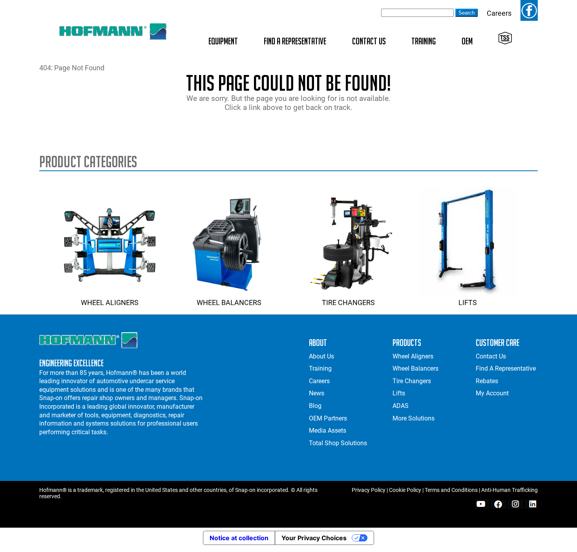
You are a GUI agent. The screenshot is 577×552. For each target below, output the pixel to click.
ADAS (401, 405)
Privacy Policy (368, 490)
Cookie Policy (405, 490)
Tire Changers (348, 302)
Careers (499, 13)
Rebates (487, 381)
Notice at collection (239, 538)
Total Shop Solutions (338, 443)
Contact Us (369, 41)
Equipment (223, 41)
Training (423, 41)
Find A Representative (295, 41)
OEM (467, 41)
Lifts (467, 302)
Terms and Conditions (451, 490)
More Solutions (414, 418)
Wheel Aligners (110, 302)
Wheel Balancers (229, 302)
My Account (492, 393)
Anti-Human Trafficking (509, 490)
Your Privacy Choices (314, 538)
